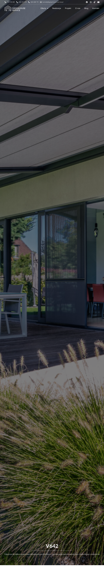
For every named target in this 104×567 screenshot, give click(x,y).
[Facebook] (87, 2)
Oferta (43, 8)
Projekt (68, 8)
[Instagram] (91, 2)
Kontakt (95, 8)
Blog (86, 8)
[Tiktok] (94, 2)
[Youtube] (98, 2)
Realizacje (56, 8)
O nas (77, 8)
